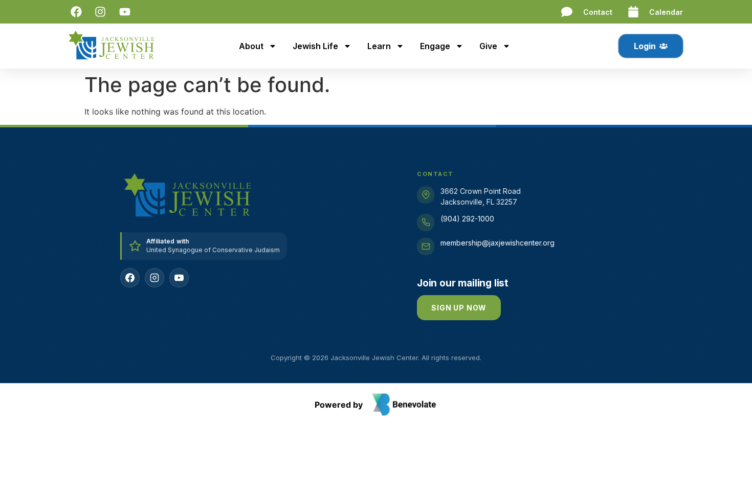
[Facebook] (130, 277)
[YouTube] (179, 277)
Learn (379, 46)
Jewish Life (315, 46)
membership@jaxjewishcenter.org (497, 242)
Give (488, 46)
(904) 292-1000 (467, 218)
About (251, 46)
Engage (435, 46)
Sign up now (458, 307)
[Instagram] (154, 277)
